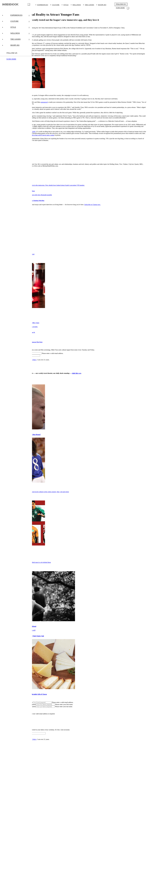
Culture (55, 5)
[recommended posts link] (34, 492)
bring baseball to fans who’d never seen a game (39, 135)
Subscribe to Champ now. (92, 204)
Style (65, 5)
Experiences (42, 5)
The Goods (89, 5)
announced (44, 102)
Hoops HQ (102, 5)
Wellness (76, 5)
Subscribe (120, 8)
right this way (76, 373)
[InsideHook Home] (10, 4)
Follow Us (121, 4)
